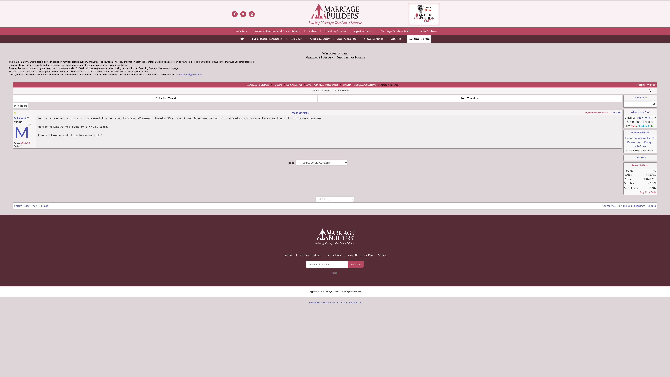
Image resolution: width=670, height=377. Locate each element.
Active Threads (342, 90)
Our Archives (294, 85)
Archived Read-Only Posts (322, 85)
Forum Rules (21, 205)
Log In (653, 84)
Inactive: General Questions (359, 85)
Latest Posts (640, 157)
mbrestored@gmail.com (190, 74)
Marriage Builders (258, 85)
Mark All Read (40, 205)
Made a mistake (300, 112)
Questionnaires (363, 31)
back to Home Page (335, 11)
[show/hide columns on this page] (654, 90)
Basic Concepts (346, 38)
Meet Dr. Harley (319, 38)
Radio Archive (428, 31)
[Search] (649, 91)
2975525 (617, 112)
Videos (312, 31)
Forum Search (640, 97)
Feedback (289, 255)
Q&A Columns (373, 38)
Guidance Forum (419, 38)
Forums (277, 85)
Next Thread (468, 98)
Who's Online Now (640, 111)
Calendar (327, 90)
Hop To (290, 162)
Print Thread (20, 105)
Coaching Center (335, 31)
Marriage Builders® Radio (396, 31)
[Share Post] (608, 113)
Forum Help (625, 205)
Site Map (368, 255)
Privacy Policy (334, 255)
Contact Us (609, 205)
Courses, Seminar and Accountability (278, 31)
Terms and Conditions (310, 255)
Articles (396, 38)
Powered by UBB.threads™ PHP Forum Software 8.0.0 (335, 302)
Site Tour (296, 38)
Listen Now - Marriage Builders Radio (424, 14)
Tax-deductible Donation (267, 38)
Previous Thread (167, 98)
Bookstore (240, 31)
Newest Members (640, 132)
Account (382, 255)
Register (641, 84)
